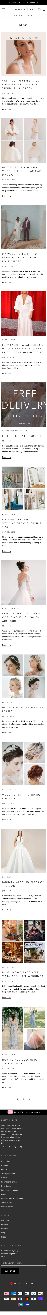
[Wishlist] (39, 9)
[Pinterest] (21, 1146)
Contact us (5, 1161)
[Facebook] (4, 1146)
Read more (6, 109)
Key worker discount (9, 1190)
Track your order (8, 1173)
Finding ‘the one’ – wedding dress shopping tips (22, 523)
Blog (3, 1233)
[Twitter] (10, 1146)
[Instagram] (15, 1146)
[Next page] (35, 1099)
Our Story (5, 1220)
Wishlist (4, 1178)
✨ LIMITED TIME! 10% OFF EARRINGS (23, 2)
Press (3, 1237)
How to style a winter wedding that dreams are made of (22, 171)
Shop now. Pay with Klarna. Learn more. (27, 1112)
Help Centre (6, 1186)
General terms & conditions (12, 1198)
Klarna (3, 1194)
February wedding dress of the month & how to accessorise (21, 617)
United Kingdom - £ (25, 1283)
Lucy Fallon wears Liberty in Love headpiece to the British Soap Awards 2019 (22, 348)
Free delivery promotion (21, 436)
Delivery (4, 1165)
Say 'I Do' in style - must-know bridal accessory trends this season (22, 84)
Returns (4, 1169)
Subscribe (10, 1271)
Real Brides (5, 1228)
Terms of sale (6, 1202)
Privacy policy (7, 1207)
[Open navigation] (3, 9)
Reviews (4, 1224)
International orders (9, 1182)
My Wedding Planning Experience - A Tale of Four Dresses (19, 257)
